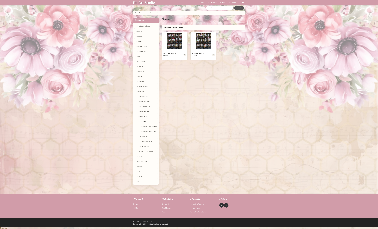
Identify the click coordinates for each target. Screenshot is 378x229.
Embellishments (142, 51)
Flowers (139, 166)
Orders (135, 204)
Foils (138, 56)
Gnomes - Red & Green (149, 126)
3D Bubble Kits (145, 136)
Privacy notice (195, 208)
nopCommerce (147, 221)
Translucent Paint (144, 101)
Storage (139, 176)
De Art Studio (144, 3)
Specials (139, 36)
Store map (3, 228)
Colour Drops (143, 96)
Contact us (165, 204)
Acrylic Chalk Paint (145, 106)
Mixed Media (141, 91)
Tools (138, 171)
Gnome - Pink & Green (149, 131)
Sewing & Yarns (142, 46)
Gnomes (143, 121)
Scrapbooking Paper (143, 26)
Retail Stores (212, 2)
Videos (164, 212)
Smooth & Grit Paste (146, 151)
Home (203, 2)
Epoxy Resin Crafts (145, 111)
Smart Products (142, 86)
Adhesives (140, 71)
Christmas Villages (146, 141)
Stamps (139, 41)
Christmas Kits (143, 116)
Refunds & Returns (197, 204)
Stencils (139, 156)
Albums (139, 31)
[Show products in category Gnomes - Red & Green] (174, 41)
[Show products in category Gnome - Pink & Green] (203, 41)
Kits (138, 181)
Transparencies (142, 161)
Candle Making (144, 146)
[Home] (135, 13)
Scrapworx (140, 66)
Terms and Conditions (198, 212)
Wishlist (135, 208)
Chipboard (140, 76)
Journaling (140, 81)
